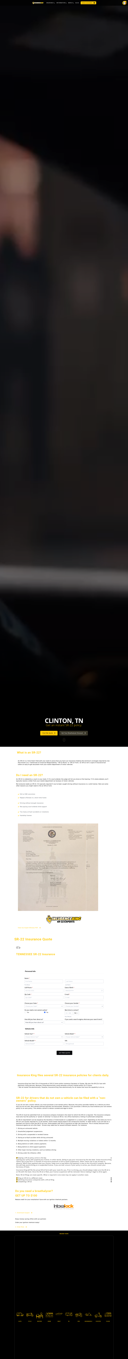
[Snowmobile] (88, 1316)
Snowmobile (88, 1321)
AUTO (20, 1321)
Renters (39, 1321)
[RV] (69, 1316)
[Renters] (39, 1316)
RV (69, 1321)
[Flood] (108, 1316)
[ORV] (78, 1316)
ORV (79, 1321)
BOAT (59, 1321)
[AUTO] (20, 1316)
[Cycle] (29, 1316)
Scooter (98, 1321)
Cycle (29, 1321)
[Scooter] (98, 1316)
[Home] (49, 1316)
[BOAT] (59, 1316)
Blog (77, 3)
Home (49, 1321)
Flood (108, 1321)
